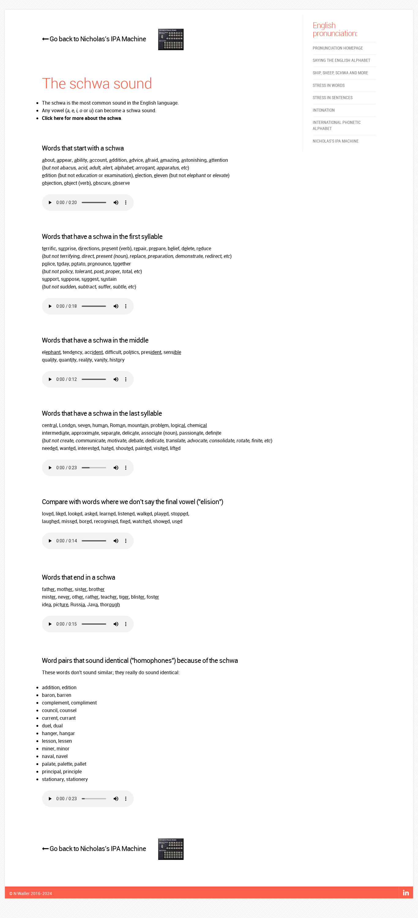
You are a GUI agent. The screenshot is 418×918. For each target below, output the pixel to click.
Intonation (324, 110)
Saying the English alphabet (341, 60)
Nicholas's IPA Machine (336, 141)
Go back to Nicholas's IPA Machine (97, 38)
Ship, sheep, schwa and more (340, 73)
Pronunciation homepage (338, 48)
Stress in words (329, 85)
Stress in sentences (333, 97)
